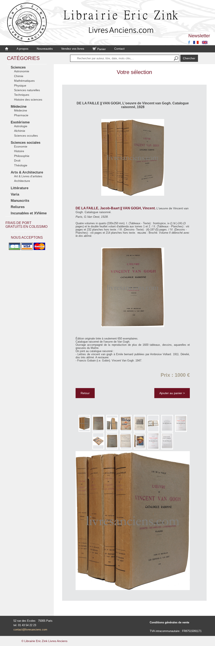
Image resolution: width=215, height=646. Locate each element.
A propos (22, 48)
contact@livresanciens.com (30, 629)
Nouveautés (45, 48)
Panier (101, 49)
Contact (119, 48)
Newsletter (199, 35)
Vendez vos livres (72, 48)
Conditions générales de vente (169, 622)
